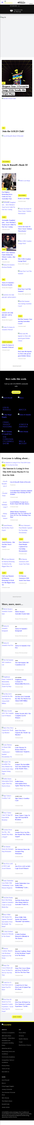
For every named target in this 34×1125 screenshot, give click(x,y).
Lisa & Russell (5, 1080)
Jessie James (6, 1107)
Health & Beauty (23, 1039)
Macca (4, 1083)
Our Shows (16, 392)
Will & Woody (5, 1098)
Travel (20, 1042)
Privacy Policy (5, 1065)
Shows (3, 1077)
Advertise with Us (7, 1048)
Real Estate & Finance (25, 1045)
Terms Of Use (6, 1068)
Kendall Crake (5, 1104)
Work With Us (5, 1072)
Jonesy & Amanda (7, 1089)
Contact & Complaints (8, 1032)
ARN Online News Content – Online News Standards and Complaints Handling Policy (8, 1040)
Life (20, 1029)
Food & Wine (22, 1032)
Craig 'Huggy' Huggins (8, 1086)
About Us (4, 1029)
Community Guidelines (8, 1057)
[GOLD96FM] (8, 2)
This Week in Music (7, 1101)
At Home (21, 1036)
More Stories (17, 1017)
